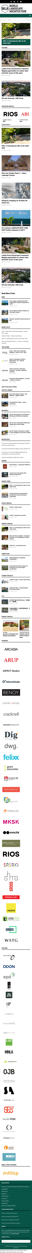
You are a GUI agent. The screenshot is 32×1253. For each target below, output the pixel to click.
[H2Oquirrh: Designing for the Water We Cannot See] (16, 191)
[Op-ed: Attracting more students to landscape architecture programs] (5, 416)
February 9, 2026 (14, 603)
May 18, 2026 (13, 540)
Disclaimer (4, 1203)
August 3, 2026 (14, 405)
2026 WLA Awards (7, 390)
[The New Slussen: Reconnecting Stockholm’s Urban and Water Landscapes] (5, 495)
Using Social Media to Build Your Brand (12, 457)
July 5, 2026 (13, 426)
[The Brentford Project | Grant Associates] (5, 404)
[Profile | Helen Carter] (5, 508)
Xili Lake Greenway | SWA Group (12, 98)
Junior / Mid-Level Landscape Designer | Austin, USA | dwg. (17, 351)
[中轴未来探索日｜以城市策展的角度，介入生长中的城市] (5, 610)
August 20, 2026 (7, 150)
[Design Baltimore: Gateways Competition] (5, 559)
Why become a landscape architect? (10, 1220)
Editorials (5, 410)
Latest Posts (6, 124)
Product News (6, 481)
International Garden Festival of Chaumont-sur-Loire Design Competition (18, 567)
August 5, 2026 (14, 517)
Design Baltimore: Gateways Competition (17, 558)
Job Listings (5, 347)
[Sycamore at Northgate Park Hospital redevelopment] (10, 625)
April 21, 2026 (13, 466)
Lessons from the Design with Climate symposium (17, 473)
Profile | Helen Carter (15, 507)
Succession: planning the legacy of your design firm (16, 448)
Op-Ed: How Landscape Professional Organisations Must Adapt (19, 423)
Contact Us (5, 1198)
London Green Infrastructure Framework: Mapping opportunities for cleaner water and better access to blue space (15, 71)
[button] (30, 15)
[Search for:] (16, 19)
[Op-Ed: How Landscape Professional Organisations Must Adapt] (5, 424)
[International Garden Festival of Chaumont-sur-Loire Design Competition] (5, 567)
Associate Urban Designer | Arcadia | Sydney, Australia (19, 379)
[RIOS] (10, 114)
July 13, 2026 (13, 498)
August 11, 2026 (14, 509)
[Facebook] (17, 1)
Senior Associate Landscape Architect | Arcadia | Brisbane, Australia (18, 370)
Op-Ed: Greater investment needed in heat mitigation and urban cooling (19, 431)
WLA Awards (15, 1233)
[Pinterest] (20, 1)
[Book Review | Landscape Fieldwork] (5, 466)
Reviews (4, 461)
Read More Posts (8, 293)
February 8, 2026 (14, 611)
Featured (4, 47)
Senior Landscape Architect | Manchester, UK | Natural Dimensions (17, 360)
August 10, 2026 (14, 322)
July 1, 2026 (13, 434)
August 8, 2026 (14, 591)
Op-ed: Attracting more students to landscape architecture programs (19, 415)
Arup (21, 121)
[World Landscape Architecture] (13, 13)
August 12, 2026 (14, 314)
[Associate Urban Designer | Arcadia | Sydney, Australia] (5, 380)
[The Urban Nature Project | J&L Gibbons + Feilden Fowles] (5, 395)
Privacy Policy (5, 1201)
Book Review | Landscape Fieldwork (19, 464)
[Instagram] (11, 1)
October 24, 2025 (14, 476)
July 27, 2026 (13, 570)
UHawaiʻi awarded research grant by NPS (19, 319)
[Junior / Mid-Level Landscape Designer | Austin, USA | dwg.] (5, 352)
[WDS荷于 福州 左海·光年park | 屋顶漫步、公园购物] (5, 601)
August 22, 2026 (14, 354)
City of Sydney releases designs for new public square (19, 311)
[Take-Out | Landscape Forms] (5, 547)
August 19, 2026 (7, 177)
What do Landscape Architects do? (10, 1216)
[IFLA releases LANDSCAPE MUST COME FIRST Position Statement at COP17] (16, 218)
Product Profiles (7, 523)
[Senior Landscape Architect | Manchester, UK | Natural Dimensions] (5, 360)
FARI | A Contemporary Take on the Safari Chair (15, 338)
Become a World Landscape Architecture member (15, 1186)
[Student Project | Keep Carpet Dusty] (5, 581)
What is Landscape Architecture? (9, 1213)
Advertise (4, 1194)
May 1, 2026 (13, 547)
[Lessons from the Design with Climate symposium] (5, 474)
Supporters (5, 1189)
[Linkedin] (14, 1)
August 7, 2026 (14, 561)
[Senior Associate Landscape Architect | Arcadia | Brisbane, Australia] (5, 370)
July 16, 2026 (13, 373)
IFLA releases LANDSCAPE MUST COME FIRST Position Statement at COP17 (19, 302)
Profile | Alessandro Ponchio (17, 515)
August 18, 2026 (7, 75)
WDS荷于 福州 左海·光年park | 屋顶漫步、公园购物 (19, 600)
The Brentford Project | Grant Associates (17, 402)
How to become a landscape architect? (11, 1223)
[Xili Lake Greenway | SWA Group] (16, 88)
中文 (3, 596)
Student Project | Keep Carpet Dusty (12, 336)
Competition (5, 554)
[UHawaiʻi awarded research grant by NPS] (5, 320)
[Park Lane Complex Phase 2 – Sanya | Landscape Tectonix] (16, 163)
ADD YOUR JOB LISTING (9, 387)
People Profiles (7, 503)
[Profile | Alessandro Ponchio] (5, 517)
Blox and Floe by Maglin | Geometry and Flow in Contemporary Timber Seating (19, 537)
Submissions (5, 1196)
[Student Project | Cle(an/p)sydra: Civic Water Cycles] (5, 589)
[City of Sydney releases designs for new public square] (5, 312)
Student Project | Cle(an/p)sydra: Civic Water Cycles (18, 588)
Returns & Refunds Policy (9, 1205)
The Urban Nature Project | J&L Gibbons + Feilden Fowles (18, 394)
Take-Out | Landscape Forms (17, 545)
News (3, 297)
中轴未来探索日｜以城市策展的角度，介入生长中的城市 (19, 609)
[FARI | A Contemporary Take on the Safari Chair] (16, 31)
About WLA (5, 1191)
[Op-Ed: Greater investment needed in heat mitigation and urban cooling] (5, 432)
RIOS (4, 121)
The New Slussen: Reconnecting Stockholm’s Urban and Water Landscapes (18, 495)
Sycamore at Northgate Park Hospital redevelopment (10, 634)
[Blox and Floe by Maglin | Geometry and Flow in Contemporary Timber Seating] (5, 537)
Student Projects (7, 575)
